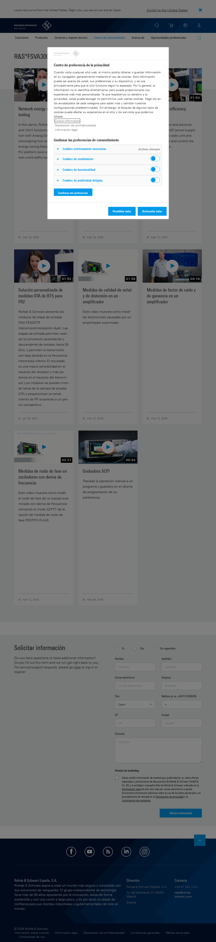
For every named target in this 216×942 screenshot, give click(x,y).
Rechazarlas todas (152, 211)
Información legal (66, 129)
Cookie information (67, 121)
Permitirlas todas (122, 211)
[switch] (155, 158)
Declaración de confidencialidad (75, 125)
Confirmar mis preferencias (73, 193)
